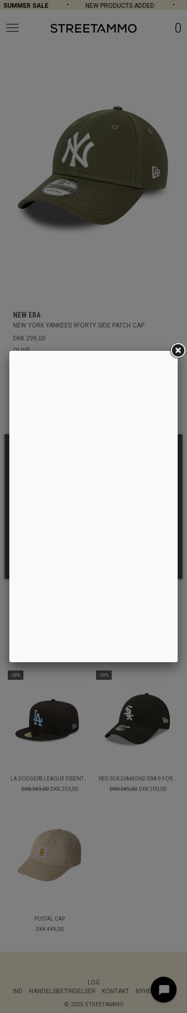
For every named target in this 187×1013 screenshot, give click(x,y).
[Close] (177, 350)
